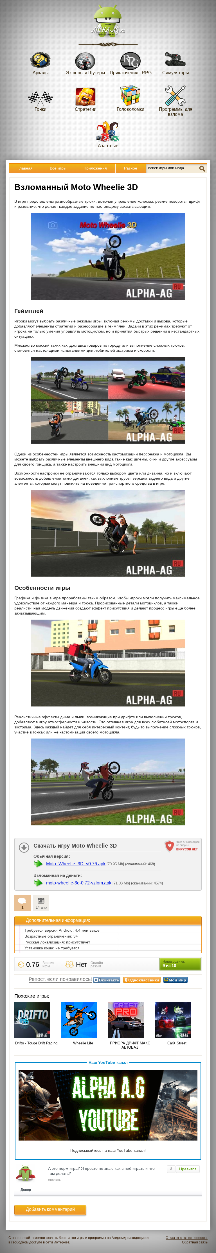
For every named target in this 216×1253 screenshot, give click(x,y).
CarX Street (176, 1043)
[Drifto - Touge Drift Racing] (36, 1020)
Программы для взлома (175, 112)
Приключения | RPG (131, 72)
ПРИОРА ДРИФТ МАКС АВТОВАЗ (130, 1045)
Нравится (188, 1169)
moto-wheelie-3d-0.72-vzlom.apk (78, 883)
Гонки (40, 109)
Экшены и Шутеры (85, 72)
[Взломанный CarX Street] (177, 1020)
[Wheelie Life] (83, 1020)
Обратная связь (195, 1242)
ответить (54, 1179)
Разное (130, 168)
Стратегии (85, 109)
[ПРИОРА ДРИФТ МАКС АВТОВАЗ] (130, 1020)
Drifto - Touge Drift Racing (36, 1043)
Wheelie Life (83, 1043)
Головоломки (130, 109)
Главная (25, 168)
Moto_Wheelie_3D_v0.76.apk (75, 863)
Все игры (58, 168)
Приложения (95, 168)
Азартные (108, 145)
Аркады (41, 72)
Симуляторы (175, 72)
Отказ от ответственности (187, 1238)
